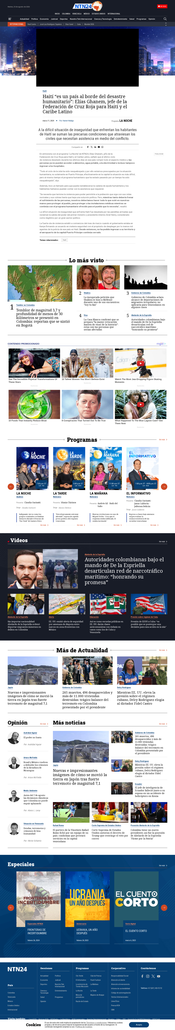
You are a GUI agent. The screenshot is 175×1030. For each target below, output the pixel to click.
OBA (112, 1010)
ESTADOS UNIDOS (98, 14)
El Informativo (138, 493)
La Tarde (60, 493)
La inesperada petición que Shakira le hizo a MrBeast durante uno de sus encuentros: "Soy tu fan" (102, 301)
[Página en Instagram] (147, 976)
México (10, 1001)
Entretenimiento (120, 19)
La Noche (126, 121)
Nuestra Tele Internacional (81, 19)
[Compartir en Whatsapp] (102, 147)
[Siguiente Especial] (164, 908)
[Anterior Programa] (11, 486)
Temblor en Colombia (25, 305)
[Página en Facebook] (142, 976)
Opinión (151, 19)
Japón (10, 687)
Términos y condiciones (96, 1023)
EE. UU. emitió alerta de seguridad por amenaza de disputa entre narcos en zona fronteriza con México (66, 625)
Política (34, 19)
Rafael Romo (58, 825)
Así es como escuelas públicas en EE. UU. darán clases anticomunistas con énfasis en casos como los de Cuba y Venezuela (106, 627)
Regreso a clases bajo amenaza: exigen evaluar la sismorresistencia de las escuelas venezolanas (141, 517)
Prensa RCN (115, 1005)
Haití (45, 91)
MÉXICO (87, 14)
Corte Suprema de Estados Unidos (106, 825)
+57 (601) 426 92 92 (155, 988)
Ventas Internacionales (119, 997)
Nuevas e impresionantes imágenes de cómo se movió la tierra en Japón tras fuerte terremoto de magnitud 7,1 (30, 698)
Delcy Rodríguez (124, 687)
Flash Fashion (95, 980)
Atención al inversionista (120, 984)
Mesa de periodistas (80, 996)
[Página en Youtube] (158, 976)
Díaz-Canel (69, 24)
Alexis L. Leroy (34, 810)
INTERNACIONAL (114, 14)
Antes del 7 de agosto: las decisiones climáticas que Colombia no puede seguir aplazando (36, 799)
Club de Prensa (95, 976)
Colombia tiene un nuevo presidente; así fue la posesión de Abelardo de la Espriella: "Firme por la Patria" (148, 834)
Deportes (64, 19)
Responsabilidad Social (119, 976)
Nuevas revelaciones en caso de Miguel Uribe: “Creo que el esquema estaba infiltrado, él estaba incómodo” (105, 517)
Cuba (79, 24)
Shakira (87, 293)
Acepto (139, 1025)
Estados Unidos (13, 1005)
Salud (131, 19)
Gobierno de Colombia (141, 293)
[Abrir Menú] (10, 19)
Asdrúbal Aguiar (30, 733)
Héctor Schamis (34, 841)
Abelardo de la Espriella (141, 315)
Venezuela (11, 997)
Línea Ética (115, 1001)
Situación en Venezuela (34, 823)
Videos (19, 540)
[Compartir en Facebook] (88, 147)
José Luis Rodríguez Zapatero (51, 24)
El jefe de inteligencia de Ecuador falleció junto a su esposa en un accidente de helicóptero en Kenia (150, 792)
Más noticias (69, 722)
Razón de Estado (82, 1001)
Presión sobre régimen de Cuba (144, 617)
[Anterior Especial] (11, 908)
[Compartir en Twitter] (92, 147)
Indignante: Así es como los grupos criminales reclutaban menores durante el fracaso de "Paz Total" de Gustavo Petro (31, 517)
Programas (141, 19)
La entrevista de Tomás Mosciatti (82, 985)
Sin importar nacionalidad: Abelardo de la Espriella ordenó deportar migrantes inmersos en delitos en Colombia (24, 625)
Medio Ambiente (30, 790)
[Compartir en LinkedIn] (95, 147)
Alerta (51, 617)
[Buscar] (165, 19)
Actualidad (24, 19)
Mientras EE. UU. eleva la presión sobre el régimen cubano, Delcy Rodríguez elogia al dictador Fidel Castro (140, 698)
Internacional (12, 1010)
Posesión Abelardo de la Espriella (145, 825)
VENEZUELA (76, 14)
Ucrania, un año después (87, 931)
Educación (94, 617)
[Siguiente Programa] (164, 486)
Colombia (11, 993)
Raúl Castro (32, 24)
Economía (44, 19)
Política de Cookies (83, 1027)
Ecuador (138, 784)
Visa (86, 315)
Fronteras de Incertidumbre (37, 931)
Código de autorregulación (121, 993)
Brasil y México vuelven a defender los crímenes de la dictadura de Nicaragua (36, 766)
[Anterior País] (165, 23)
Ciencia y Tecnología (103, 19)
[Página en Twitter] (153, 976)
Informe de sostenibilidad (120, 988)
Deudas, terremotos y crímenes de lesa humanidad (34, 831)
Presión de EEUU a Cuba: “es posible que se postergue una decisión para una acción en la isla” (148, 624)
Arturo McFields (30, 757)
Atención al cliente (118, 980)
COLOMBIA (66, 14)
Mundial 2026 (89, 24)
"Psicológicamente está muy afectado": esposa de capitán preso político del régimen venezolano (67, 517)
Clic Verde (79, 976)
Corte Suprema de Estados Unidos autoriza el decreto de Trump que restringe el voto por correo (110, 834)
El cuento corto (136, 931)
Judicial (54, 19)
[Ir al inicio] (21, 973)
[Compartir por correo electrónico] (99, 147)
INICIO (57, 14)
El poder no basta (32, 737)
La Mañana (98, 493)
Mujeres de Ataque (97, 995)
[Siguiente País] (165, 25)
